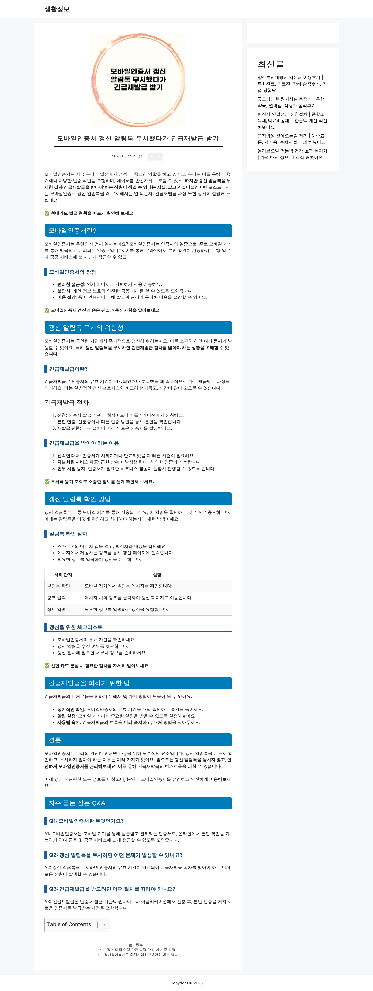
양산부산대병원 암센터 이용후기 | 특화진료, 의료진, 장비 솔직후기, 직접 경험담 (292, 84)
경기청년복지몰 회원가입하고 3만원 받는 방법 (141, 955)
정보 (139, 944)
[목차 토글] (99, 925)
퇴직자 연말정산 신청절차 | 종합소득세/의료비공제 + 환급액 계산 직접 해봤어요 (292, 121)
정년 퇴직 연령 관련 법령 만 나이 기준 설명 (141, 950)
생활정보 (57, 9)
